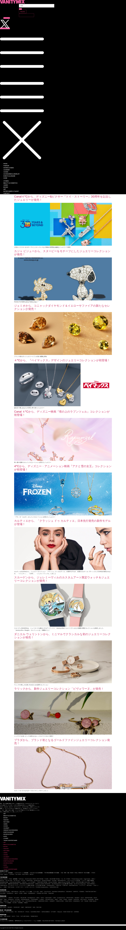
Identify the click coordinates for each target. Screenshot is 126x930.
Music (5, 836)
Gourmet (6, 828)
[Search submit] (20, 9)
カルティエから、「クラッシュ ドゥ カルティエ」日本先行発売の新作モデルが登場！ (62, 522)
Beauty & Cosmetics (9, 815)
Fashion (5, 819)
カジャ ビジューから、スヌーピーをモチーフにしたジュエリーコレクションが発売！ (62, 252)
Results (22, 11)
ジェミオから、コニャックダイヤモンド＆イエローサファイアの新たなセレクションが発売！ (62, 307)
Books (5, 817)
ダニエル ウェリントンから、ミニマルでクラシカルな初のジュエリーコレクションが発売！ (62, 635)
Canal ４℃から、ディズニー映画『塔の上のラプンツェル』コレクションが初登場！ (62, 413)
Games (5, 824)
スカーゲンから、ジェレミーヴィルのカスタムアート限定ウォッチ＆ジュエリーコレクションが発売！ (62, 579)
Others (5, 838)
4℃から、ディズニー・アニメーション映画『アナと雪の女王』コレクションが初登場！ (63, 467)
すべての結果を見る (26, 15)
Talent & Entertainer (10, 840)
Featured (6, 822)
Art (4, 813)
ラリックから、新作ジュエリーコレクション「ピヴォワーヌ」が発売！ (59, 688)
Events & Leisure (8, 832)
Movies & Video (8, 834)
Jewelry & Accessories (10, 830)
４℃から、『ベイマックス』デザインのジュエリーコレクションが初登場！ (62, 360)
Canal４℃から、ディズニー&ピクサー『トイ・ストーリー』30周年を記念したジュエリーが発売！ (62, 198)
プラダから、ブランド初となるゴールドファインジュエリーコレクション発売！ (62, 741)
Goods (5, 826)
